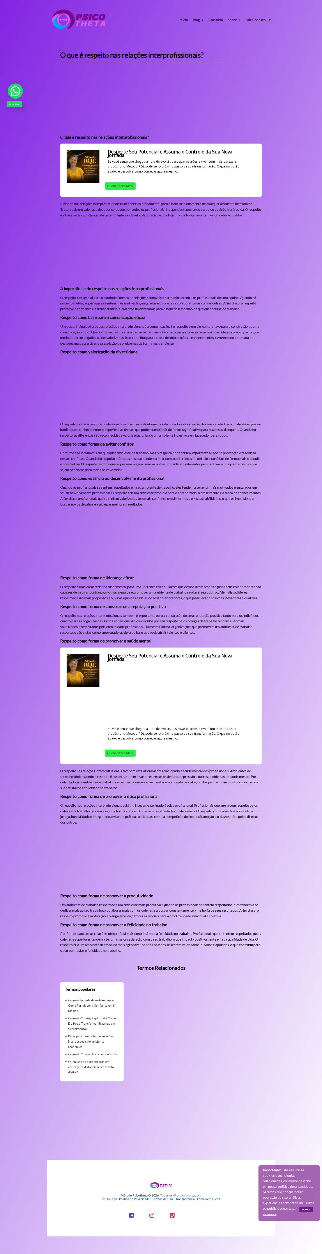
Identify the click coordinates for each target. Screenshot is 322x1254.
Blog (196, 20)
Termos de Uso (162, 1199)
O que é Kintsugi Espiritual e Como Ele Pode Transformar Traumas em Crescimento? (92, 1023)
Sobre (232, 20)
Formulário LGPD (208, 1199)
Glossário (216, 20)
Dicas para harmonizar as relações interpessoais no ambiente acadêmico (91, 1041)
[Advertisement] (161, 100)
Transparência (185, 1199)
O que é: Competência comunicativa (93, 1054)
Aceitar (306, 1209)
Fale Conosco (255, 20)
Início (184, 20)
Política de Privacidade (134, 1199)
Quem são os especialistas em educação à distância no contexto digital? (91, 1067)
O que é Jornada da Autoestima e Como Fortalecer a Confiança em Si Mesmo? (91, 1005)
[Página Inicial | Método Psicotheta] (78, 29)
